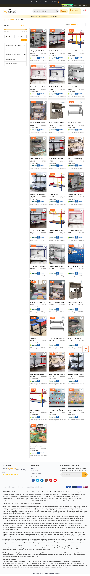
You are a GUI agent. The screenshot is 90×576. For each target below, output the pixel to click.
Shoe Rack (50, 492)
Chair (15, 492)
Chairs (34, 561)
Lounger (5, 503)
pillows (12, 525)
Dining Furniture (36, 492)
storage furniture (78, 517)
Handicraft (75, 494)
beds (53, 517)
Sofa (12, 492)
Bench (59, 501)
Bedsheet (23, 496)
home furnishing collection (14, 523)
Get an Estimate (68, 5)
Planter (48, 496)
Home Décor (14, 563)
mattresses (77, 523)
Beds (20, 561)
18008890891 (12, 468)
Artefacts (82, 494)
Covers (4, 494)
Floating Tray (16, 503)
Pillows (73, 561)
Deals (64, 11)
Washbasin (6, 501)
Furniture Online (7, 561)
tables (70, 517)
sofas (49, 517)
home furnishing (64, 506)
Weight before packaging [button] (13, 45)
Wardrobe (21, 492)
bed (55, 553)
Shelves (44, 492)
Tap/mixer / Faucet (16, 501)
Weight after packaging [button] (13, 54)
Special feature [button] (10, 59)
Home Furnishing (48, 561)
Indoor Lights (25, 499)
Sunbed (79, 501)
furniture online (36, 517)
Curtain (65, 492)
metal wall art (69, 532)
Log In (84, 5)
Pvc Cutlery (71, 496)
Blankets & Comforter (14, 494)
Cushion (83, 492)
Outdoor (32, 499)
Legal (33, 468)
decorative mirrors (58, 532)
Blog (75, 5)
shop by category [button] (11, 64)
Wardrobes (26, 561)
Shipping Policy (39, 487)
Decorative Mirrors (25, 563)
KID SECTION (11, 20)
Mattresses (58, 561)
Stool (9, 503)
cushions (18, 525)
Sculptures (48, 494)
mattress (34, 553)
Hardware (5, 499)
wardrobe (68, 553)
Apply (23, 40)
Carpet (70, 499)
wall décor (81, 553)
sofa (44, 553)
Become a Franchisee (75, 11)
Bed (26, 492)
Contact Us (34, 471)
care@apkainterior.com (10, 474)
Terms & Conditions (28, 487)
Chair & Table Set (71, 501)
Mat (69, 492)
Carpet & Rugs (75, 492)
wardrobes (59, 517)
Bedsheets (66, 561)
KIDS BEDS (21, 20)
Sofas (15, 561)
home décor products (80, 506)
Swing (55, 501)
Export (37, 499)
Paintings (42, 494)
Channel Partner (36, 473)
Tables (39, 561)
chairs (66, 517)
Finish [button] (7, 50)
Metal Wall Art (36, 563)
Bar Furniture (37, 503)
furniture (55, 506)
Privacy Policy (7, 487)
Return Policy (16, 487)
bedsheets (5, 525)
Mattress (29, 496)
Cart (80, 5)
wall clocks (78, 532)
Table (29, 492)
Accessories (26, 501)
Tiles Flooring (63, 499)
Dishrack (78, 496)
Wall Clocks (46, 563)
